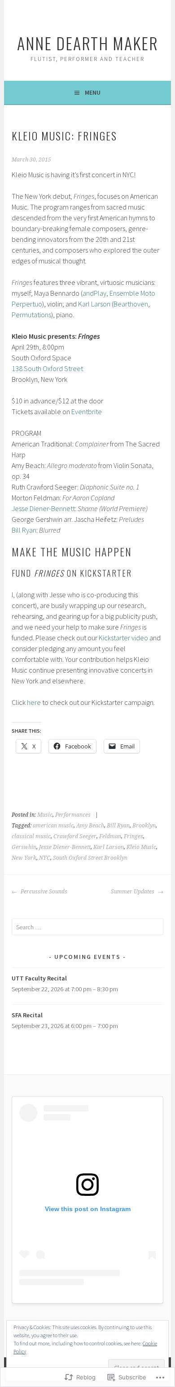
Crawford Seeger (74, 836)
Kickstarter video (123, 637)
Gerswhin (24, 847)
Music (44, 815)
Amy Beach (90, 826)
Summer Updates (133, 891)
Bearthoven (131, 303)
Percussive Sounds (43, 891)
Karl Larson (93, 303)
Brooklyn (144, 826)
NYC (44, 858)
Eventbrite (86, 411)
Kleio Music (141, 847)
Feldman (110, 836)
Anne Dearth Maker (87, 43)
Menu (93, 92)
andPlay (94, 293)
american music (53, 826)
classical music (31, 836)
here (34, 702)
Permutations (31, 314)
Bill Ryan (24, 529)
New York (24, 858)
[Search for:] (87, 927)
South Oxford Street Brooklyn (90, 858)
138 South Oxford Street (47, 368)
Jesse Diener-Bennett (43, 508)
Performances (73, 815)
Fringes (133, 836)
